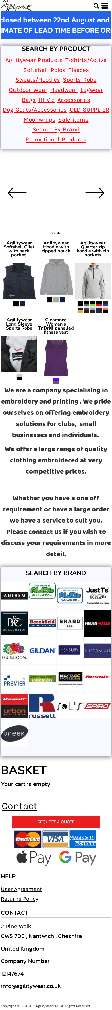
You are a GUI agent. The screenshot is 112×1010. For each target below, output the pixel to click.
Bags (29, 99)
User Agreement (21, 889)
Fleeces (78, 70)
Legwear (91, 89)
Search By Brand (56, 129)
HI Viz (46, 99)
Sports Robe (80, 79)
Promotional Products (56, 139)
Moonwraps (39, 119)
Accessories (73, 99)
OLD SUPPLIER (89, 109)
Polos (58, 70)
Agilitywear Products (34, 60)
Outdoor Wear (28, 89)
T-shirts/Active (86, 60)
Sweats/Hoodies (38, 79)
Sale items (73, 119)
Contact (19, 806)
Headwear (64, 89)
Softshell (35, 70)
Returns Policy (19, 899)
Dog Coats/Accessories (35, 109)
